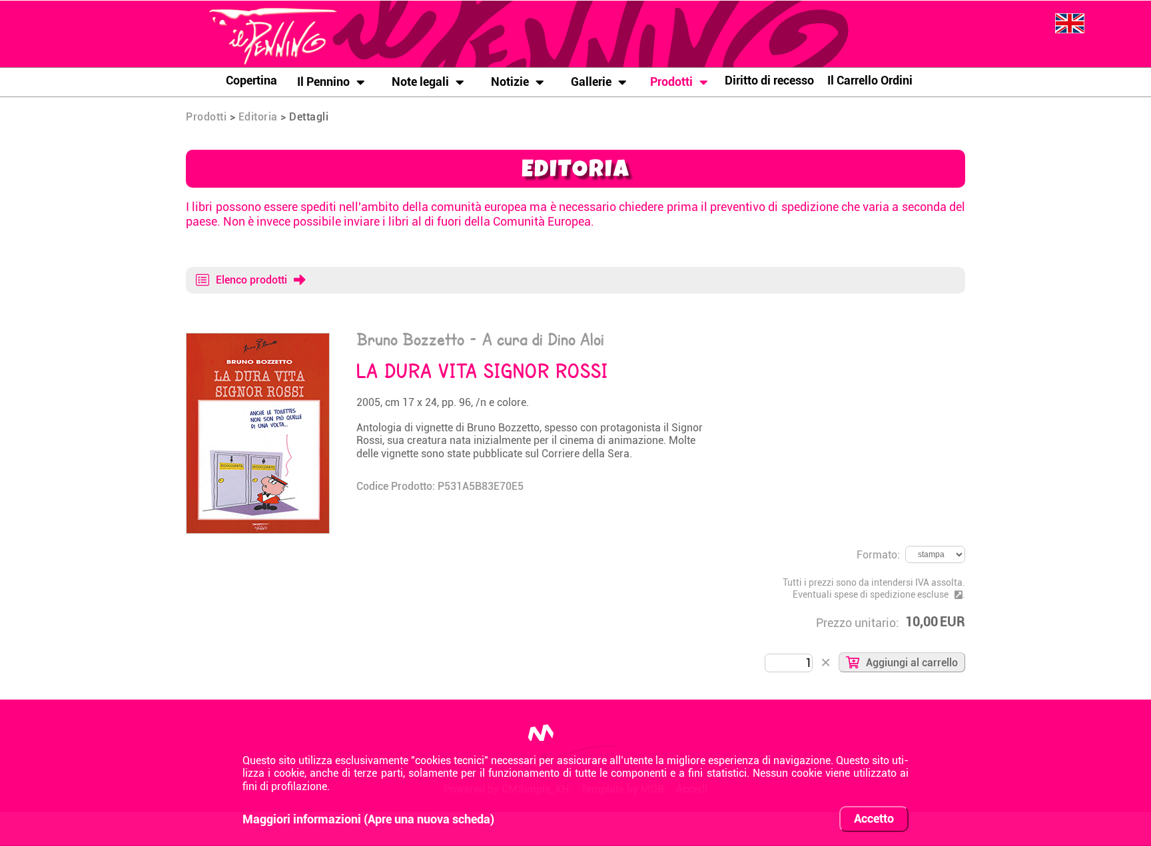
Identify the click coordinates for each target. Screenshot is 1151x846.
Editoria (258, 116)
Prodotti (671, 82)
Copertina (251, 80)
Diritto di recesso (769, 80)
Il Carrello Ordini (870, 80)
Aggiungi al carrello (912, 662)
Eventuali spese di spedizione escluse (871, 594)
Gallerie (591, 82)
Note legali (420, 82)
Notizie (510, 82)
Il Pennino (323, 82)
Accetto (874, 818)
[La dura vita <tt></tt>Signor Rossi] (258, 339)
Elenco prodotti (251, 280)
